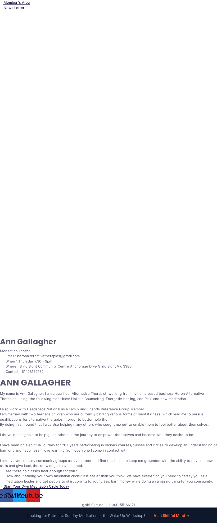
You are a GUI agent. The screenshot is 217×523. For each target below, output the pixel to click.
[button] (34, 486)
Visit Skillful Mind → (171, 515)
